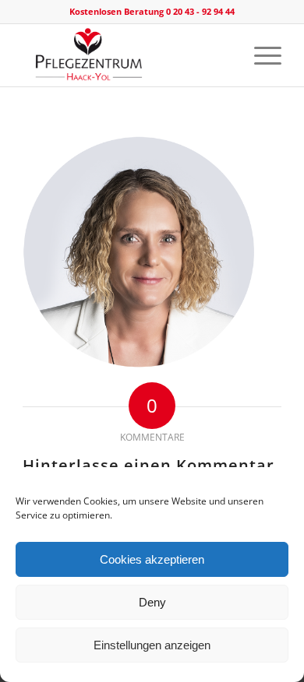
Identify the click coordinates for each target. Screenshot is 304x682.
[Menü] (260, 55)
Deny (152, 602)
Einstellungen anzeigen (152, 645)
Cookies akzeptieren (152, 559)
